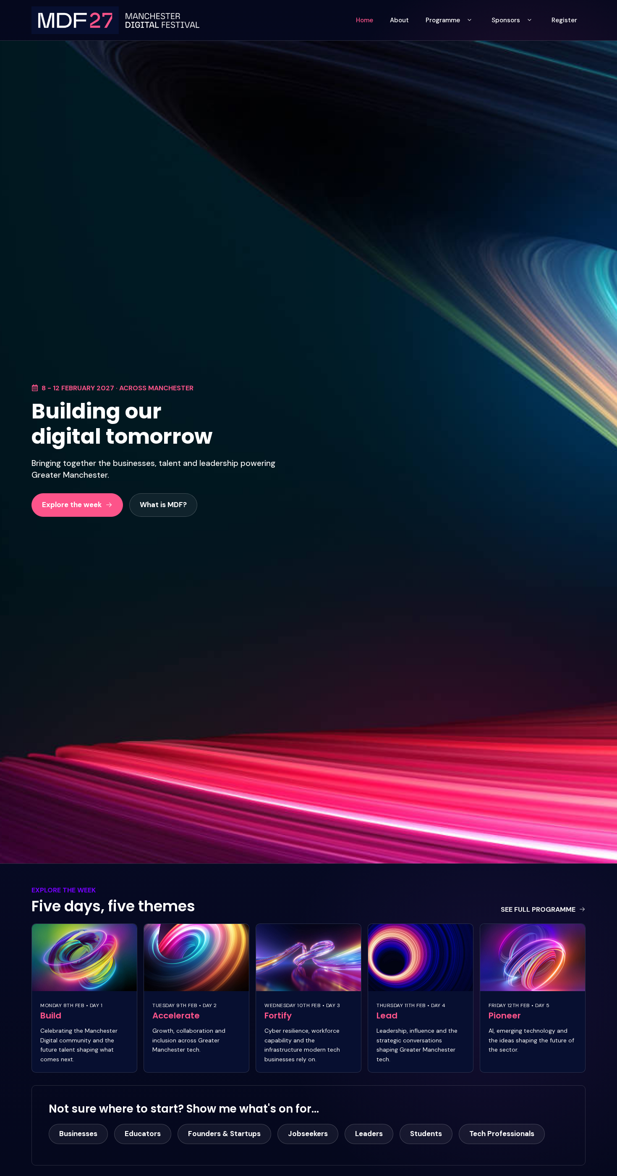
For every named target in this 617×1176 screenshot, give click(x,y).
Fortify (278, 1015)
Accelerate (176, 1015)
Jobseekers (308, 1133)
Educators (143, 1133)
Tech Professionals (501, 1133)
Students (426, 1133)
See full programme (538, 909)
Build (50, 1015)
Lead (386, 1015)
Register (564, 20)
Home (364, 20)
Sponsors (506, 20)
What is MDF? (163, 504)
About (399, 20)
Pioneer (505, 1015)
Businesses (78, 1133)
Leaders (369, 1133)
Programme (443, 20)
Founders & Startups (224, 1133)
